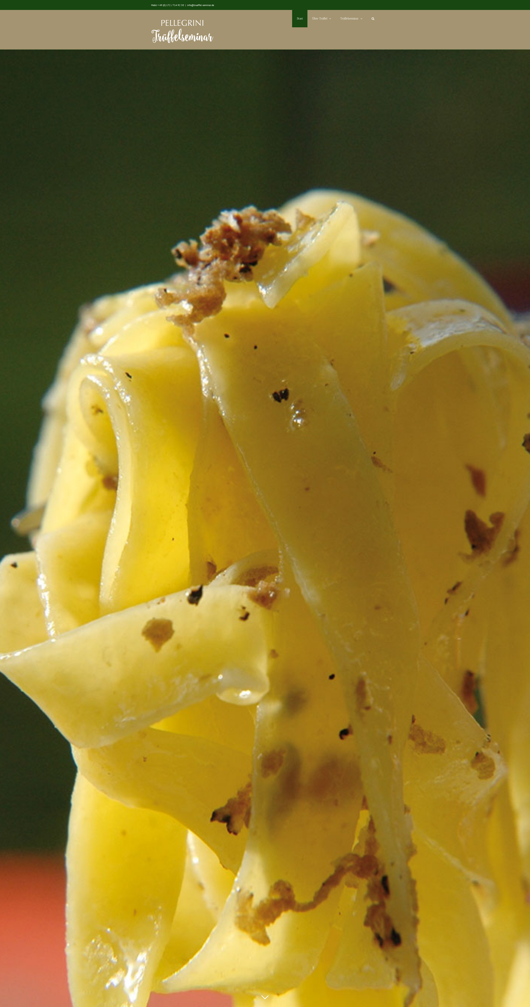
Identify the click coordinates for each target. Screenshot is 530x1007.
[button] (373, 18)
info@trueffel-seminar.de (200, 5)
